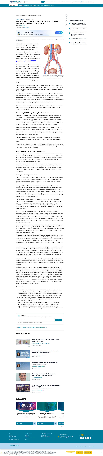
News (47, 1)
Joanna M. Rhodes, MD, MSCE (38, 390)
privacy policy (40, 322)
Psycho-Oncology (26, 5)
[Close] (101, 452)
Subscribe (58, 319)
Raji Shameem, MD (45, 343)
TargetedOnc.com (29, 433)
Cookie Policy (17, 454)
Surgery (52, 5)
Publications (63, 1)
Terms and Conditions (30, 438)
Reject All (80, 452)
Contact (26, 436)
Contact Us (91, 446)
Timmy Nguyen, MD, (37, 343)
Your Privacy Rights (45, 436)
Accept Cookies (88, 452)
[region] (51, 453)
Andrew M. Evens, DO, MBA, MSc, (45, 389)
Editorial (27, 435)
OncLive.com (12, 438)
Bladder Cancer (26, 327)
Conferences (57, 1)
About (10, 433)
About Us (81, 446)
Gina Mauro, (35, 389)
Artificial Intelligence (33, 5)
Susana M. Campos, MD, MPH (39, 354)
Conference (22, 15)
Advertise (11, 435)
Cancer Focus (12, 5)
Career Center (40, 5)
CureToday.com (12, 436)
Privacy (26, 439)
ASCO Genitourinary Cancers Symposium (38, 327)
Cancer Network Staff (37, 377)
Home (17, 15)
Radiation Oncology (47, 5)
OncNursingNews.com (14, 439)
